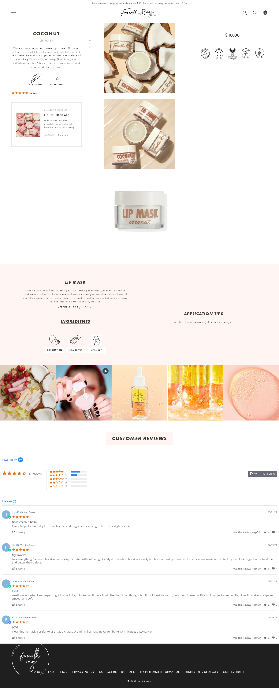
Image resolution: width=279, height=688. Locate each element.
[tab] (9, 501)
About (39, 672)
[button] (262, 474)
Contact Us (108, 672)
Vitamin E (96, 350)
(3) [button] (66, 471)
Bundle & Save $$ (55, 110)
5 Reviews (32, 92)
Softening (35, 85)
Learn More (28, 392)
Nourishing (57, 85)
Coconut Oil (54, 350)
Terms (63, 672)
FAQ (51, 672)
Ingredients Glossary (201, 672)
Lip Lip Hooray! (56, 115)
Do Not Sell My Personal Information (150, 672)
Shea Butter (75, 350)
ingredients (75, 321)
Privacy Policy (83, 672)
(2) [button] (66, 475)
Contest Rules (233, 672)
